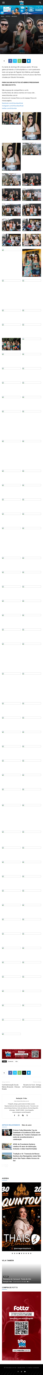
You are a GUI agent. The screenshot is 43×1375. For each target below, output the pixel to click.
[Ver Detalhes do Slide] (21, 1326)
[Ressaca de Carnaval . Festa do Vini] (21, 1274)
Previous (4, 1217)
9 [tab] (30, 1253)
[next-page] (6, 1165)
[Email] (24, 61)
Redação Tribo (21, 1098)
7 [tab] (26, 1253)
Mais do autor (27, 1125)
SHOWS (10, 49)
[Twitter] (15, 61)
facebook (10, 1061)
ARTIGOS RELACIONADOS (11, 1125)
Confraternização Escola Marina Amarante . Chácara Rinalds (11, 1087)
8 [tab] (28, 1253)
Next (38, 1217)
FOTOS (8, 16)
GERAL (28, 46)
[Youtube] (25, 1372)
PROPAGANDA (35, 46)
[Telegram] (29, 61)
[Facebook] (10, 61)
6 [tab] (23, 1253)
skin (16, 1061)
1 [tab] (12, 1253)
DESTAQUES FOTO (20, 46)
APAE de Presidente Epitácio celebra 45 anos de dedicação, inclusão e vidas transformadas (25, 1146)
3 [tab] (17, 1253)
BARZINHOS (12, 46)
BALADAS (14, 16)
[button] (3, 2)
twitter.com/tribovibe (9, 108)
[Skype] (23, 1115)
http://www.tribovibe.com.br (21, 1101)
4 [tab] (19, 1253)
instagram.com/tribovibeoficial (12, 106)
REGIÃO (4, 49)
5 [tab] (21, 1253)
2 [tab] (14, 1253)
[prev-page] (3, 1165)
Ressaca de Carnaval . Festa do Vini (17, 1279)
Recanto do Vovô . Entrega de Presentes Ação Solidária (31, 1086)
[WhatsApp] (20, 61)
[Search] (40, 2)
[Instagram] (19, 1115)
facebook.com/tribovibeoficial (12, 103)
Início (2, 16)
